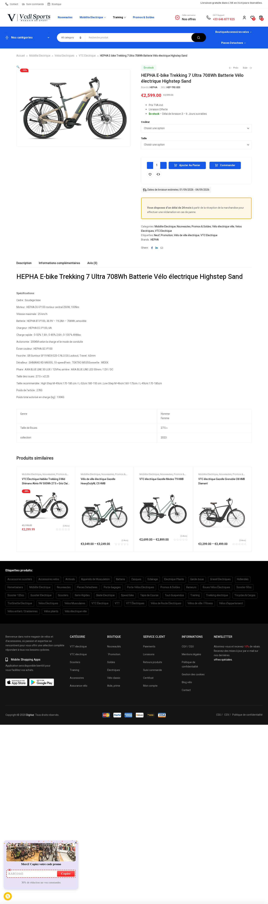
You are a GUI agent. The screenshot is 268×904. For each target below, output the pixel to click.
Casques (136, 579)
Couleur (145, 122)
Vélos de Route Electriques (166, 603)
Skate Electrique (105, 595)
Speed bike (127, 595)
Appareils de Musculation (95, 579)
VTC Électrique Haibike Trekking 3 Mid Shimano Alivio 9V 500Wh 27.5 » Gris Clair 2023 (45, 483)
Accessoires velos (48, 579)
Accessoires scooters (19, 579)
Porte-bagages (112, 587)
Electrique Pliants (174, 579)
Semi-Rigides (82, 595)
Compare (158, 174)
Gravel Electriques (220, 579)
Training (195, 595)
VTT (117, 603)
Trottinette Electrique (19, 603)
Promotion (167, 235)
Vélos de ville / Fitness (200, 603)
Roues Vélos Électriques (216, 587)
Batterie (120, 579)
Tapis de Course (149, 595)
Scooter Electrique (41, 595)
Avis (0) (92, 263)
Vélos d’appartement (231, 603)
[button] (18, 67)
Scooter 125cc (15, 595)
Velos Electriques (64, 56)
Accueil (20, 56)
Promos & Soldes (201, 227)
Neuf (157, 235)
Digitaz (30, 715)
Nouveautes (184, 227)
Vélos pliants (51, 611)
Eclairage (153, 579)
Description (24, 263)
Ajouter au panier (189, 165)
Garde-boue (197, 579)
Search (198, 37)
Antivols (70, 579)
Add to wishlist (150, 174)
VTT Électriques (135, 603)
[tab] (24, 263)
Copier (66, 873)
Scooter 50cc (244, 587)
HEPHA (153, 87)
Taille (144, 138)
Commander (227, 165)
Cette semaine (188, 15)
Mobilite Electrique (39, 56)
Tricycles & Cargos (244, 595)
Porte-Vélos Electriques (140, 587)
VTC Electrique (87, 56)
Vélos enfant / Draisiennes (22, 611)
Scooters (63, 595)
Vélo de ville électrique (186, 235)
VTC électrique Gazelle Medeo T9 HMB (161, 479)
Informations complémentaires (59, 263)
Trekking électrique (217, 595)
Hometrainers (15, 587)
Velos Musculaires (75, 603)
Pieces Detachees (87, 587)
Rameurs (191, 587)
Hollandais (242, 579)
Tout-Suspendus (174, 595)
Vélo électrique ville (223, 227)
